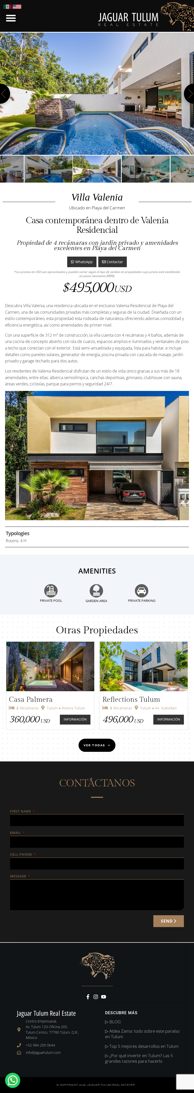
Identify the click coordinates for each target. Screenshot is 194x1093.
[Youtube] (103, 996)
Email (16, 833)
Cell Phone (21, 855)
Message (18, 876)
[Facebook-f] (87, 996)
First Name (21, 811)
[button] (11, 18)
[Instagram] (95, 996)
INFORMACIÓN (75, 719)
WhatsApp (83, 261)
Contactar (114, 261)
